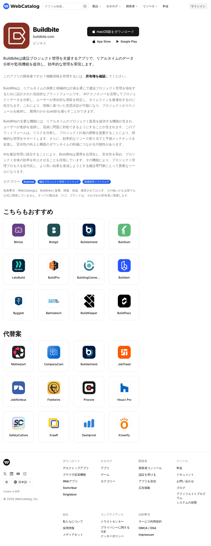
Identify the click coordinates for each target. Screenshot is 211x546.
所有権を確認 (96, 76)
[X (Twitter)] (5, 473)
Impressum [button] (146, 534)
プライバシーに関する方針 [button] (115, 529)
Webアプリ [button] (70, 481)
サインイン (198, 6)
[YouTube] (18, 473)
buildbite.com (43, 36)
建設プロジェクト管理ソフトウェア (59, 181)
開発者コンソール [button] (150, 468)
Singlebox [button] (70, 494)
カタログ (112, 6)
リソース (149, 6)
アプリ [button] (105, 468)
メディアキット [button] (73, 534)
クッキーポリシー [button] (112, 536)
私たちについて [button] (73, 521)
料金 (166, 6)
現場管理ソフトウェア (96, 181)
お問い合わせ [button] (185, 481)
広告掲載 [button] (144, 487)
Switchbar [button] (70, 487)
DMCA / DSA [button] (147, 528)
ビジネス (39, 43)
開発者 (130, 6)
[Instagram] (24, 473)
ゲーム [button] (105, 474)
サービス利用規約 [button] (150, 521)
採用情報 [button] (68, 528)
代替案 (12, 333)
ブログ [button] (181, 487)
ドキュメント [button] (185, 474)
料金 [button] (179, 468)
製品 (95, 6)
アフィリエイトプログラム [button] (191, 496)
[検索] (85, 6)
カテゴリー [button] (108, 481)
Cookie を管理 (11, 491)
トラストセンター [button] (112, 521)
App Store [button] (104, 41)
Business (29, 181)
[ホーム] (21, 6)
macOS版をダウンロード (115, 32)
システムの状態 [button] (187, 502)
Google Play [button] (129, 41)
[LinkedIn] (11, 473)
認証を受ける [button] (147, 474)
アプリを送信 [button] (147, 481)
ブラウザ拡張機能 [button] (74, 474)
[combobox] (22, 482)
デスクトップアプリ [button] (76, 468)
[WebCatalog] (6, 462)
